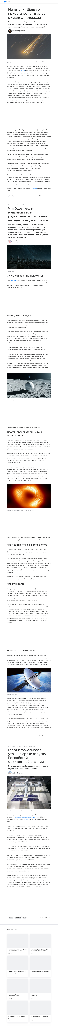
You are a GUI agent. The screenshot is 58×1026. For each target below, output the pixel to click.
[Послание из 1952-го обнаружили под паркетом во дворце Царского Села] (17, 944)
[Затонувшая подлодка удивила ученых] (17, 1011)
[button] (29, 46)
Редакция (21, 1025)
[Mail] (5, 1)
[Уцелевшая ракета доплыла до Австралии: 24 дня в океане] (40, 944)
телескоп (13, 280)
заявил (25, 819)
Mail (2, 1025)
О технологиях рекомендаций (46, 1025)
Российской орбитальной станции (24, 817)
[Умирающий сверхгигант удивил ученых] (40, 966)
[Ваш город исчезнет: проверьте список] (40, 1011)
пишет (23, 70)
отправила (33, 188)
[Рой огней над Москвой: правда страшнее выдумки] (17, 989)
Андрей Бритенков (17, 772)
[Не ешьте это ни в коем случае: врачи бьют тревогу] (17, 966)
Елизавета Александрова (18, 30)
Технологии (20, 6)
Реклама (12, 1025)
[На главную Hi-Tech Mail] (8, 1)
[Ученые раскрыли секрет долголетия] (40, 989)
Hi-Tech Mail (24, 204)
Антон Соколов (16, 240)
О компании (6, 1025)
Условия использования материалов (31, 1025)
